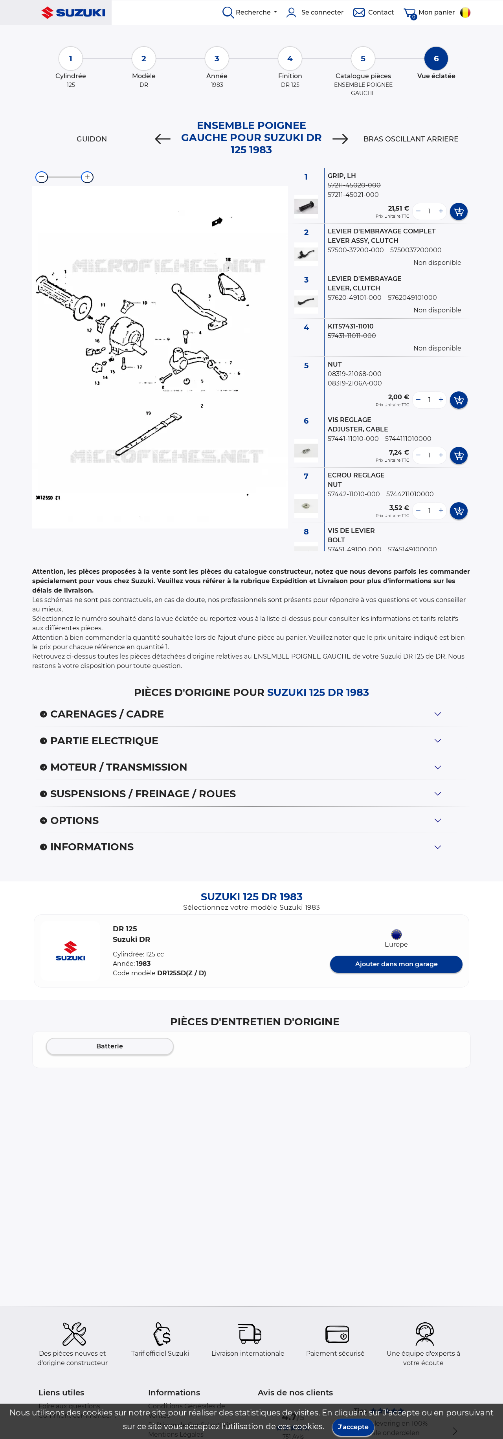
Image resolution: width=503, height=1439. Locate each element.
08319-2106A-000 (355, 383)
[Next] (340, 139)
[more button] (441, 211)
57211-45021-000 (353, 194)
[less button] (418, 211)
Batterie (109, 1046)
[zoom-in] (87, 177)
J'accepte (353, 1427)
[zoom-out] (41, 177)
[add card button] (459, 211)
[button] (70, 951)
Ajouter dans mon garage (396, 964)
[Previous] (162, 139)
